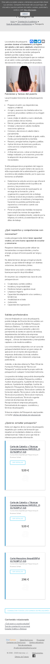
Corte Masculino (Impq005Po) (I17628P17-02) (25, 560)
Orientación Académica (27, 21)
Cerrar (25, 14)
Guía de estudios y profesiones (19, 24)
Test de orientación (25, 645)
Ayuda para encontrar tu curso (25, 648)
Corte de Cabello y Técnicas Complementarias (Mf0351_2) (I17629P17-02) (25, 449)
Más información (30, 10)
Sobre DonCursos (26, 640)
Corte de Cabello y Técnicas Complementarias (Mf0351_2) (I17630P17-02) (25, 505)
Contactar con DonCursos (16, 642)
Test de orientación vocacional (17, 626)
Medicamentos (37, 653)
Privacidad (40, 640)
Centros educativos (36, 642)
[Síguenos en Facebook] (33, 657)
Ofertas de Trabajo (22, 657)
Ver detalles (17, 462)
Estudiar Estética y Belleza (15, 629)
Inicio (13, 21)
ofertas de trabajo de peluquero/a (27, 415)
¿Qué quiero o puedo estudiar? (17, 623)
